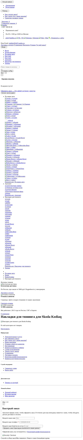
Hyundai (17, 126)
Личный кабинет (11, 392)
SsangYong (19, 168)
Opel (13, 153)
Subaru (16, 170)
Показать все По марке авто (14, 182)
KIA (13, 134)
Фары (7, 193)
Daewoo (17, 112)
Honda (15, 122)
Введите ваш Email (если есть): (13, 426)
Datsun (16, 114)
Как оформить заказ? (12, 338)
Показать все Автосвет (13, 195)
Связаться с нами (11, 368)
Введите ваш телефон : (10, 422)
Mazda (15, 143)
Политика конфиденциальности (16, 357)
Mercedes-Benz (23, 145)
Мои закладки (10, 396)
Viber (46, 38)
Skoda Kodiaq (9, 277)
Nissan (15, 151)
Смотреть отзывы (7, 303)
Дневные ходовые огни (13, 187)
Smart (14, 167)
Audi (13, 100)
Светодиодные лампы (13, 186)
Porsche (16, 157)
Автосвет (8, 60)
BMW (15, 102)
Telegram (35, 38)
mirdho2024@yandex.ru (17, 43)
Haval (10, 120)
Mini (13, 147)
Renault (16, 161)
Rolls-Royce (20, 163)
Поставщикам (9, 346)
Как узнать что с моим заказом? (16, 16)
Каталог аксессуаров (8, 93)
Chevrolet (18, 108)
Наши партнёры (10, 342)
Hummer (17, 124)
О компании (5, 314)
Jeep (13, 132)
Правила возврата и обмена (14, 348)
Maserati (17, 142)
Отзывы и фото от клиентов (14, 344)
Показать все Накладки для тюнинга (18, 266)
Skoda (15, 165)
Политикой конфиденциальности (38, 432)
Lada (13, 136)
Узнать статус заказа (12, 351)
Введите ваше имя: (8, 418)
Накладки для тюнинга (13, 61)
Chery (14, 106)
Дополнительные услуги (13, 337)
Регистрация (9, 7)
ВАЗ (13, 180)
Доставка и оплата (7, 293)
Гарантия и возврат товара (14, 18)
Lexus (14, 140)
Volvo (14, 178)
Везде (7, 50)
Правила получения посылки (15, 358)
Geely (14, 118)
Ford (13, 116)
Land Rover (20, 138)
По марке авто (10, 54)
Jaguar (15, 130)
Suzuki (15, 172)
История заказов (10, 394)
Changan (26, 104)
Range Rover (21, 159)
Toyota (15, 174)
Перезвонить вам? (11, 30)
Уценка (7, 63)
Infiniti (15, 128)
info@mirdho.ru (10, 38)
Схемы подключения (12, 349)
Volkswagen (20, 176)
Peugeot (16, 155)
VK (22, 38)
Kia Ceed (8, 56)
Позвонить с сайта (57, 38)
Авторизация (10, 5)
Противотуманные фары (14, 191)
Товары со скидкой (11, 382)
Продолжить (5, 329)
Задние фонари (10, 52)
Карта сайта (9, 370)
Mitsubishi (19, 149)
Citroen (16, 110)
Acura (14, 98)
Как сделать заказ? (11, 14)
